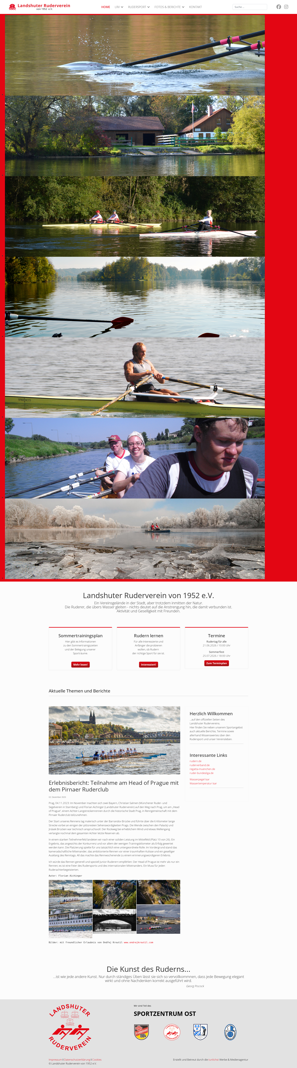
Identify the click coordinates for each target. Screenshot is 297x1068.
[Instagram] (286, 7)
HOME (105, 7)
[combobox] (250, 7)
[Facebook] (278, 7)
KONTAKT (195, 7)
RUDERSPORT (137, 7)
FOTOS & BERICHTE (168, 7)
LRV (117, 7)
